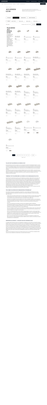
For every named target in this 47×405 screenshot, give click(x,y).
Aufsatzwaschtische (23, 17)
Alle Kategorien (9, 17)
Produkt (39, 24)
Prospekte (18, 3)
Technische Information (34, 1)
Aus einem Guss (16, 17)
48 (28, 24)
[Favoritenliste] (38, 3)
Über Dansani (27, 1)
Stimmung (33, 24)
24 (27, 24)
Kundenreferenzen (22, 3)
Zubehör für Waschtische (32, 17)
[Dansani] (4, 1)
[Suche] (36, 3)
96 (29, 24)
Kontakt (39, 1)
